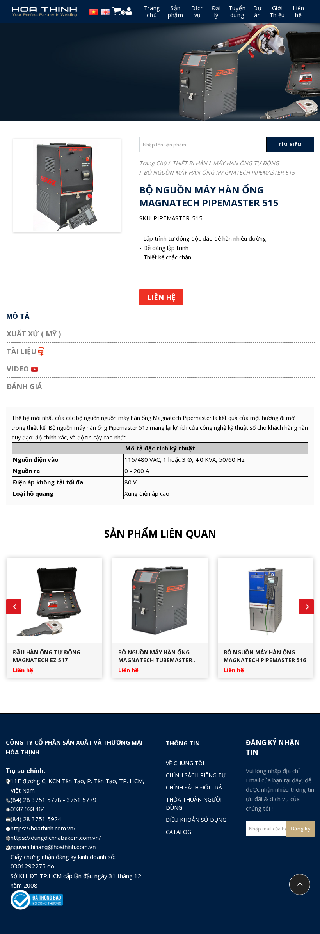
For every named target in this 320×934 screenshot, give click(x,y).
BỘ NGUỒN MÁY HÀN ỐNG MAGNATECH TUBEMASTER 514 (155, 659)
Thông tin (183, 743)
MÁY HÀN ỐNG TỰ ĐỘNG (246, 163)
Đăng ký (301, 828)
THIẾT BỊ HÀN (189, 163)
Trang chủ (153, 163)
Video (19, 368)
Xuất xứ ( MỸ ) (34, 333)
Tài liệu (22, 351)
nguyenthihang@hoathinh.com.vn (53, 847)
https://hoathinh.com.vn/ (43, 828)
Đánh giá (24, 386)
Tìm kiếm (290, 144)
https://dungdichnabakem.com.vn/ (56, 837)
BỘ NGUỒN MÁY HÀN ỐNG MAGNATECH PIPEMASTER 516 (265, 656)
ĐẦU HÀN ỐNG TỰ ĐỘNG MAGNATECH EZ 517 (46, 656)
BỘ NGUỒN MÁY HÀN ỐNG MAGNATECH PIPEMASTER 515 (219, 172)
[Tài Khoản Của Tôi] (129, 12)
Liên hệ (23, 670)
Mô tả (17, 316)
